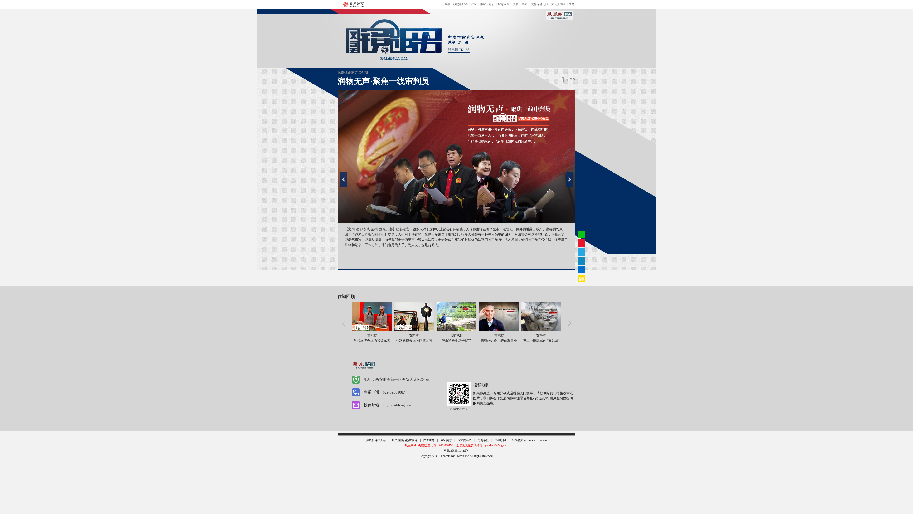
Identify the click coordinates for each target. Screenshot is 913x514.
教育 (492, 4)
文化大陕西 (558, 4)
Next (569, 179)
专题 (572, 4)
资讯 (447, 4)
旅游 (483, 4)
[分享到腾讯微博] (581, 261)
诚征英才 (446, 440)
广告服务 (429, 440)
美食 (516, 4)
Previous (343, 179)
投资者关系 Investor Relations (529, 440)
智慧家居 (504, 4)
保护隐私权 (464, 440)
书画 (525, 4)
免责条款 (483, 440)
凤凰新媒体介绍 (376, 440)
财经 (474, 4)
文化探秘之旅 (539, 4)
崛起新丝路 (460, 4)
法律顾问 (500, 440)
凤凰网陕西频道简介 (405, 440)
